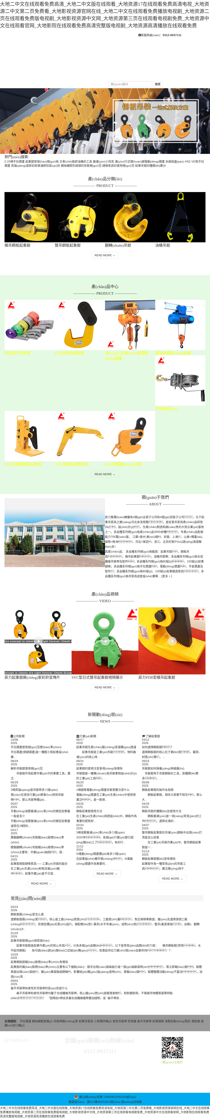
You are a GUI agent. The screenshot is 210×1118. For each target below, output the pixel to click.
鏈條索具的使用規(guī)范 (118, 165)
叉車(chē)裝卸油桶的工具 (75, 161)
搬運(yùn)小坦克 (103, 161)
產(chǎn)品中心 (95, 74)
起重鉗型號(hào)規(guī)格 (42, 161)
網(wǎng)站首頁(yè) (25, 74)
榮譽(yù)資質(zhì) (56, 82)
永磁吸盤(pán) (174, 161)
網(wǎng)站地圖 (131, 1101)
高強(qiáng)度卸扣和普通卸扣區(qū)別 (35, 165)
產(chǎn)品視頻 (21, 82)
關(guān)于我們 (62, 74)
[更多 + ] (166, 576)
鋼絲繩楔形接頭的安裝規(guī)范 (81, 165)
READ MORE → (105, 255)
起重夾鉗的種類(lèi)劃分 (150, 165)
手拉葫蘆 (26, 1021)
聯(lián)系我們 (90, 82)
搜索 (158, 84)
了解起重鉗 (153, 736)
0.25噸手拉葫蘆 (15, 161)
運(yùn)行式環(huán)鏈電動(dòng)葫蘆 (140, 161)
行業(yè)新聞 (88, 736)
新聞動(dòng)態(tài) (133, 74)
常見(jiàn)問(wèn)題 (173, 74)
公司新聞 (19, 736)
